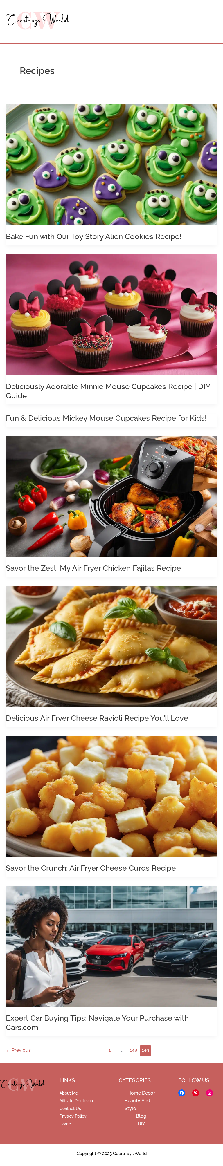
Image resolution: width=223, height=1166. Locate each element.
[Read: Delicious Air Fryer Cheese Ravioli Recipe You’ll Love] (111, 646)
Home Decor (141, 1093)
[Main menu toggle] (209, 22)
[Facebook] (181, 1092)
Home (65, 1124)
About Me (69, 1093)
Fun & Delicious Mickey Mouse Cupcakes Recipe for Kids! (106, 418)
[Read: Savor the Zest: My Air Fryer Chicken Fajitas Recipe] (111, 496)
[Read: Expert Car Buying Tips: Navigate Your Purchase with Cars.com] (111, 946)
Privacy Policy (73, 1116)
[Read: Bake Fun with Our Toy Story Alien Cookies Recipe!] (111, 164)
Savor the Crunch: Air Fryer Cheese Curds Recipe (91, 868)
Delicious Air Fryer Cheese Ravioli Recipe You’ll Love (97, 718)
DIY (141, 1124)
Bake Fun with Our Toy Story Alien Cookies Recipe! (93, 236)
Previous (18, 1050)
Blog (141, 1116)
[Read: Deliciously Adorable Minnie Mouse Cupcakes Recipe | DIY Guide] (111, 314)
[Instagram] (209, 1092)
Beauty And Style (137, 1104)
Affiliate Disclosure (77, 1100)
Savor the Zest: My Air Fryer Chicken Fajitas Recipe (93, 568)
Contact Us (70, 1108)
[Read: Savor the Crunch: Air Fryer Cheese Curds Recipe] (111, 796)
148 (133, 1050)
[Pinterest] (195, 1092)
